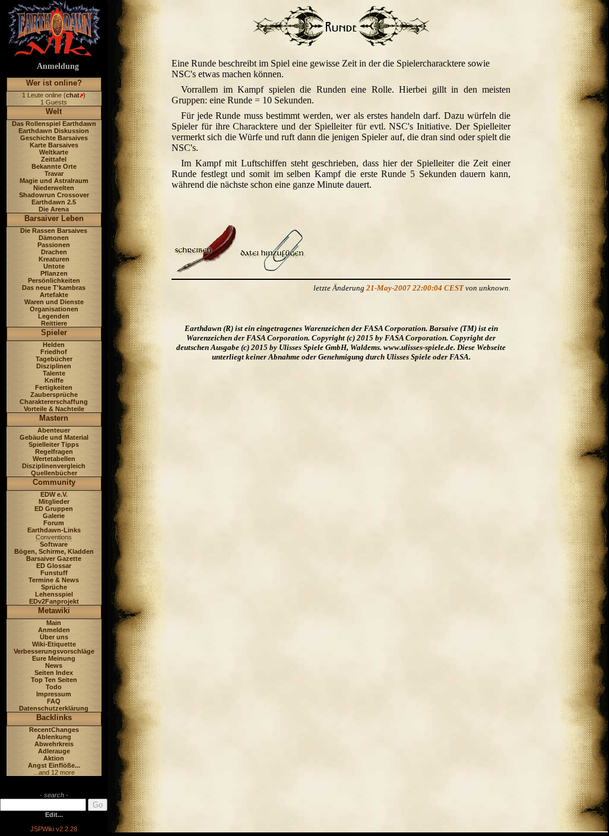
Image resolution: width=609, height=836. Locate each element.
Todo (54, 686)
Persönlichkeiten (54, 280)
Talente (54, 373)
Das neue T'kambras (53, 287)
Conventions (54, 537)
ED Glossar (53, 565)
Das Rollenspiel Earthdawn (54, 123)
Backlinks (54, 717)
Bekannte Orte (54, 166)
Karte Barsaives (54, 145)
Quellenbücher (54, 473)
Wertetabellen (54, 458)
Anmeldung (58, 66)
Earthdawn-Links (54, 530)
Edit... (54, 814)
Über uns (54, 637)
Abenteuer (53, 430)
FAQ (54, 701)
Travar (54, 173)
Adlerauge (54, 751)
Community (54, 482)
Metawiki (54, 610)
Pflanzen (54, 273)
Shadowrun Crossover (54, 194)
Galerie (54, 515)
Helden (54, 344)
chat (73, 95)
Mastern (53, 418)
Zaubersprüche (54, 394)
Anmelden (54, 629)
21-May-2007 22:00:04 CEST (415, 287)
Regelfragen (54, 451)
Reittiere (54, 323)
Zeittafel (53, 159)
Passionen (53, 244)
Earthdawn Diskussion (53, 130)
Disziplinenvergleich (53, 465)
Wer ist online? (54, 82)
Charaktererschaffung (54, 401)
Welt (54, 111)
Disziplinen (53, 366)
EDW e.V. (54, 494)
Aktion (53, 758)
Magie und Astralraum (54, 180)
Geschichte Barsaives (54, 137)
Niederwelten (53, 187)
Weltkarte (53, 152)
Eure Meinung (53, 658)
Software (54, 544)
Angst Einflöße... (54, 765)
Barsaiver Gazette (53, 558)
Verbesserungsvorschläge (54, 651)
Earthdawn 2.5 (53, 202)
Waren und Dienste (54, 301)
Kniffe (54, 380)
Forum (53, 522)
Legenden (53, 316)
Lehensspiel (54, 594)
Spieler (54, 332)
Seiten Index (53, 672)
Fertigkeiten (53, 387)
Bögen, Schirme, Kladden (54, 551)
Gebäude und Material (54, 437)
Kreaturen (54, 259)
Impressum (53, 694)
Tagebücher (54, 358)
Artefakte (54, 294)
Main (53, 622)
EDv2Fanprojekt (54, 601)
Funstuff (54, 572)
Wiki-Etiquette (54, 644)
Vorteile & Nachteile (54, 408)
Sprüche (54, 587)
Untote (54, 266)
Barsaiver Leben (54, 218)
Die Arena (54, 209)
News (53, 665)
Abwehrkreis (54, 743)
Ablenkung (54, 736)
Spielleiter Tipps (53, 444)
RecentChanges (54, 729)
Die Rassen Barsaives (53, 230)
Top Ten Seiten (54, 679)
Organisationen (54, 309)
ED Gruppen (53, 508)
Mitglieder (54, 501)
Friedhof (53, 351)
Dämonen (54, 237)
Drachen (54, 251)
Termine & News (53, 579)
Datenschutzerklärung (53, 708)
